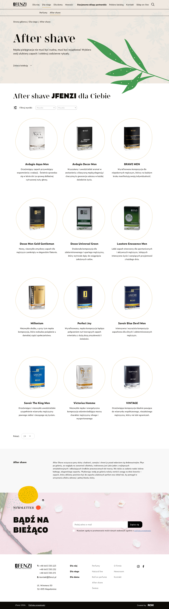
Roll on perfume (99, 576)
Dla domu (58, 4)
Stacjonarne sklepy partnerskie (92, 4)
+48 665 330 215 (47, 572)
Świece (95, 588)
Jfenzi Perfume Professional (19, 5)
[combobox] (45, 108)
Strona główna (20, 21)
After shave (55, 12)
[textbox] (45, 108)
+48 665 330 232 (47, 569)
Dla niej (35, 4)
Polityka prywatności (37, 605)
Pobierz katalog (116, 4)
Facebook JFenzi (143, 566)
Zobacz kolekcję (20, 65)
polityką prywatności (142, 530)
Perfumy (43, 12)
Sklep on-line (142, 4)
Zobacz (37, 189)
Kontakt (130, 4)
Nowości (69, 4)
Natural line (97, 571)
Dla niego (46, 4)
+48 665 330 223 (47, 565)
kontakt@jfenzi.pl (48, 577)
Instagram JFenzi (138, 566)
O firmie (117, 565)
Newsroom (119, 571)
